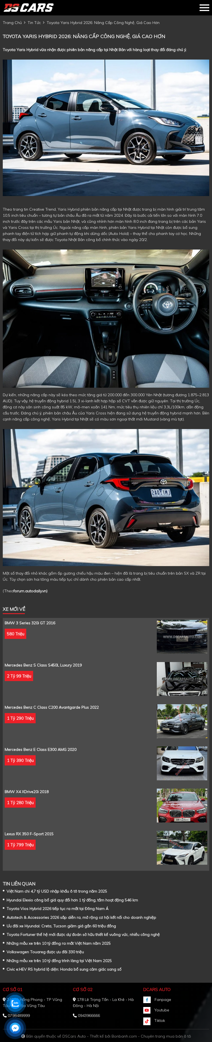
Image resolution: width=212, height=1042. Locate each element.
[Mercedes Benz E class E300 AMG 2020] (182, 763)
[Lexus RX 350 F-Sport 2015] (182, 848)
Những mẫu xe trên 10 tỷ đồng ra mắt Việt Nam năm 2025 (59, 943)
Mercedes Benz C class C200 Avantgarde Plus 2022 (52, 707)
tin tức (34, 22)
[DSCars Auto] (33, 7)
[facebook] (149, 1000)
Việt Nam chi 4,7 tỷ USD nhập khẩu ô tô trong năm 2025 (57, 891)
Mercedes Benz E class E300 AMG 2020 (40, 749)
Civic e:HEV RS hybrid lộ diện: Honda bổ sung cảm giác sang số (64, 969)
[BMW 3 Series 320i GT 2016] (182, 637)
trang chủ (12, 22)
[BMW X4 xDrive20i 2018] (182, 806)
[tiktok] (148, 1021)
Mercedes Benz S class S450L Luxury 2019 (43, 665)
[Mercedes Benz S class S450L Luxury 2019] (182, 679)
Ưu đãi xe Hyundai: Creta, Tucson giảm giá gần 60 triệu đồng (61, 925)
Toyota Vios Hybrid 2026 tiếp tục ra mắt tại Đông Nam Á (57, 908)
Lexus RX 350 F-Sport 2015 (29, 833)
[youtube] (148, 1010)
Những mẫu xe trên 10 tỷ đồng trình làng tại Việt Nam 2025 (59, 960)
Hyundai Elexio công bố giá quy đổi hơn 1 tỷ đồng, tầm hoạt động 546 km (72, 900)
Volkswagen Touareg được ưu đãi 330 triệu (45, 951)
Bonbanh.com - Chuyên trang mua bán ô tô (151, 1036)
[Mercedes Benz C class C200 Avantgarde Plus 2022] (182, 721)
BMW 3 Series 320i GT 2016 (30, 622)
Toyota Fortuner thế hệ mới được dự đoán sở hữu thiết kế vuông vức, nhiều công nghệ (83, 934)
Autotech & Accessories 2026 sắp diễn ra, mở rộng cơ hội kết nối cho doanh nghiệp (81, 917)
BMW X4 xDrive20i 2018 (27, 791)
